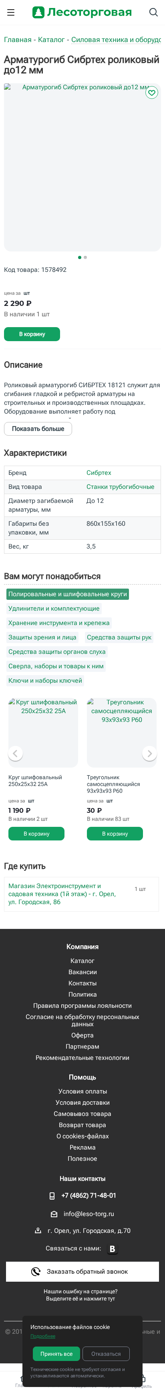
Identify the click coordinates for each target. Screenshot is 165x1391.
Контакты (82, 983)
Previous (15, 754)
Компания (82, 947)
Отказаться (106, 1354)
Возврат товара (82, 1125)
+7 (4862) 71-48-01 (89, 1195)
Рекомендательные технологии (82, 1057)
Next (149, 754)
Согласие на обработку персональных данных (82, 1020)
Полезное (82, 1158)
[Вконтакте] (112, 1249)
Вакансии (82, 972)
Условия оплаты (82, 1091)
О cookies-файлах (82, 1136)
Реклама (83, 1147)
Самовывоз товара (82, 1114)
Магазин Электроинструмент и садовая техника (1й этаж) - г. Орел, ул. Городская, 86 (62, 894)
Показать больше (38, 428)
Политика (82, 994)
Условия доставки (83, 1102)
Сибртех (99, 472)
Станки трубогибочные (121, 486)
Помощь (82, 1077)
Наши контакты (82, 1178)
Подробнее (42, 1336)
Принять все (56, 1354)
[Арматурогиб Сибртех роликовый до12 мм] (82, 173)
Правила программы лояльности (82, 1005)
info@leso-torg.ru (89, 1214)
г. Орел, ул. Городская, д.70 (89, 1230)
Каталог (82, 961)
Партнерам (82, 1046)
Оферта (82, 1035)
